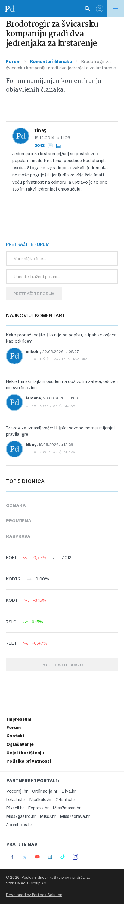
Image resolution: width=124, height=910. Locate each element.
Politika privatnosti (28, 761)
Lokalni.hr (15, 799)
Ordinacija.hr (44, 791)
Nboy (31, 444)
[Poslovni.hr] (10, 8)
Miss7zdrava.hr (75, 816)
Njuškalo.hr (40, 799)
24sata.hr (65, 799)
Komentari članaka (51, 61)
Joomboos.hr (19, 824)
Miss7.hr (48, 816)
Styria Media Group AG (26, 883)
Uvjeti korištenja (25, 752)
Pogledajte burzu (62, 664)
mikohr (33, 351)
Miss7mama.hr (67, 808)
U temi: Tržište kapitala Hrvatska (57, 359)
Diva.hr (69, 791)
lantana (33, 398)
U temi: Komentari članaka (50, 406)
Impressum (18, 719)
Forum (13, 61)
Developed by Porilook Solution (34, 895)
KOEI (11, 557)
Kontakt (15, 736)
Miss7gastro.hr (21, 816)
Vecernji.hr (17, 791)
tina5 (40, 131)
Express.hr (38, 808)
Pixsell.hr (15, 808)
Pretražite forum (34, 293)
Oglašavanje (20, 744)
